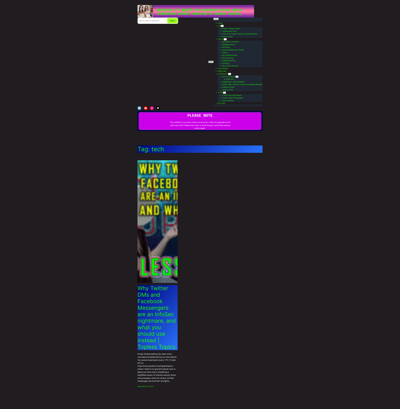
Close (216, 19)
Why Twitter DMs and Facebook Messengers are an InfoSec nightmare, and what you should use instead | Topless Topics (157, 317)
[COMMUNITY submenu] (229, 74)
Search (172, 21)
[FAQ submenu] (222, 26)
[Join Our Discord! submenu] (237, 77)
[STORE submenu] (224, 93)
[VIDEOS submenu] (225, 39)
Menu (211, 62)
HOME (220, 23)
